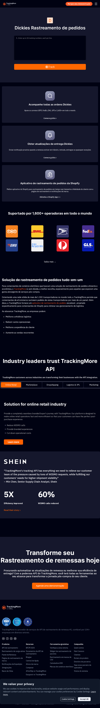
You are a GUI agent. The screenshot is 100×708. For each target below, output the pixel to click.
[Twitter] (11, 638)
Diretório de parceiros (82, 662)
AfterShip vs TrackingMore (36, 671)
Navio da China (7, 671)
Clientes (77, 655)
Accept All (84, 699)
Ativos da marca (32, 664)
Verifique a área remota (59, 648)
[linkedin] (3, 638)
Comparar (30, 668)
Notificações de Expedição (12, 664)
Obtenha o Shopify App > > (50, 197)
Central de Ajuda (32, 661)
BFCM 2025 (30, 648)
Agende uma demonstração (50, 585)
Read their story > (12, 510)
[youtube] (15, 638)
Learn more (13, 442)
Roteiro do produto (81, 658)
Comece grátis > (50, 118)
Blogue (28, 657)
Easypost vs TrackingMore (36, 674)
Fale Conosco (79, 651)
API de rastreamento (10, 648)
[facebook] (7, 638)
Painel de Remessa (9, 655)
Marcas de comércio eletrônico (61, 667)
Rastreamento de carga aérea (13, 651)
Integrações (7, 668)
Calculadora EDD (56, 663)
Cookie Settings (68, 699)
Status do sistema (81, 671)
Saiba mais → (50, 261)
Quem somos (79, 648)
